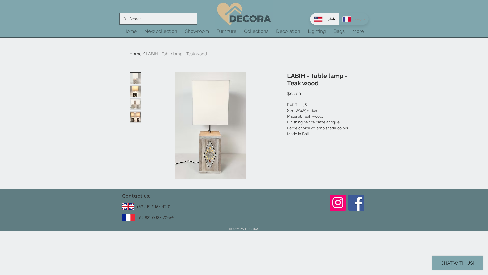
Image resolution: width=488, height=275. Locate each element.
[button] (161, 31)
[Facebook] (356, 203)
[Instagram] (338, 203)
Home (135, 53)
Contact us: (136, 196)
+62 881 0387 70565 (155, 217)
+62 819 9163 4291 (153, 206)
